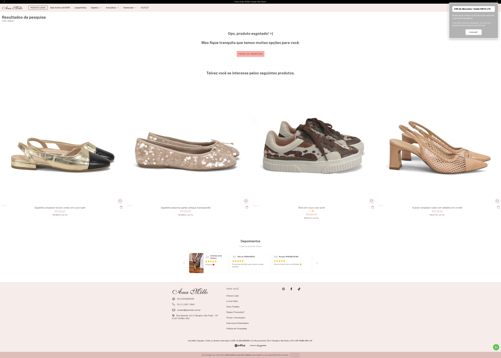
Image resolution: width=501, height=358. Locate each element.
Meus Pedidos (233, 306)
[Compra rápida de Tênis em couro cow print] (372, 207)
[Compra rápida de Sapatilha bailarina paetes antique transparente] (247, 207)
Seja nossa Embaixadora (237, 323)
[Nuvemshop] (240, 346)
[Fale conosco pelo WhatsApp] (496, 347)
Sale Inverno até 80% (60, 7)
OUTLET (145, 7)
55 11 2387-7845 (186, 304)
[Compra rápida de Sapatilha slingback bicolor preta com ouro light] (121, 207)
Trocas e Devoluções (235, 317)
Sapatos (95, 7)
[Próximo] (317, 263)
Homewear (128, 7)
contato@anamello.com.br (189, 310)
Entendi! (474, 32)
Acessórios (111, 7)
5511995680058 (185, 298)
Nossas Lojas (232, 295)
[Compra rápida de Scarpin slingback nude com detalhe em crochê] (498, 207)
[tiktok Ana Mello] (299, 289)
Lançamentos (80, 7)
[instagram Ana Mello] (284, 289)
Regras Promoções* (235, 312)
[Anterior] (184, 263)
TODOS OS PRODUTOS (250, 54)
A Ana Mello (232, 301)
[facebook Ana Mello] (291, 289)
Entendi (295, 355)
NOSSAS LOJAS (38, 7)
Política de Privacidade (236, 328)
